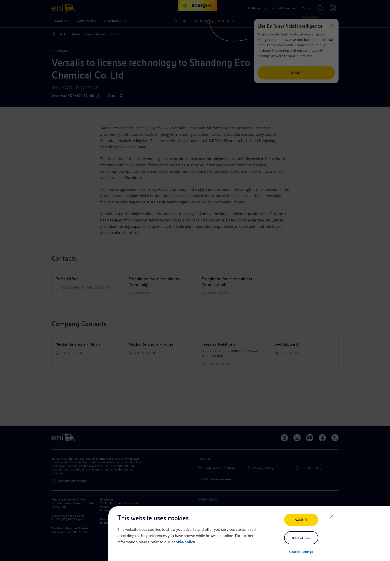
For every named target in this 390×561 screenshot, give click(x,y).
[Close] (331, 516)
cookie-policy (183, 542)
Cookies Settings (301, 552)
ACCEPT (301, 519)
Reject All (301, 538)
